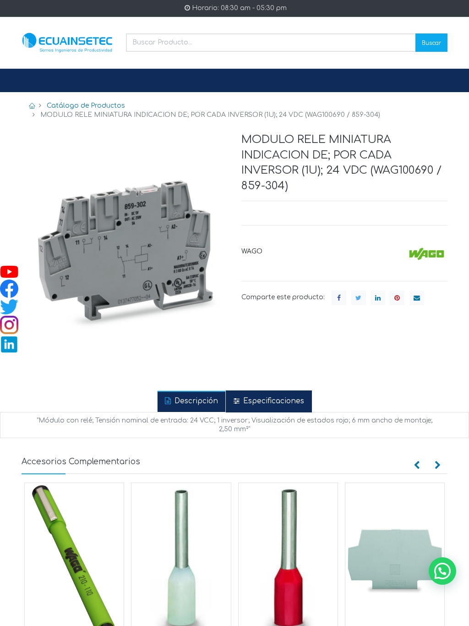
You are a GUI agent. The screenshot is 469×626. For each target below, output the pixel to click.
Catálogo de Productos (86, 105)
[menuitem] (43, 81)
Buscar (431, 42)
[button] (416, 465)
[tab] (191, 401)
